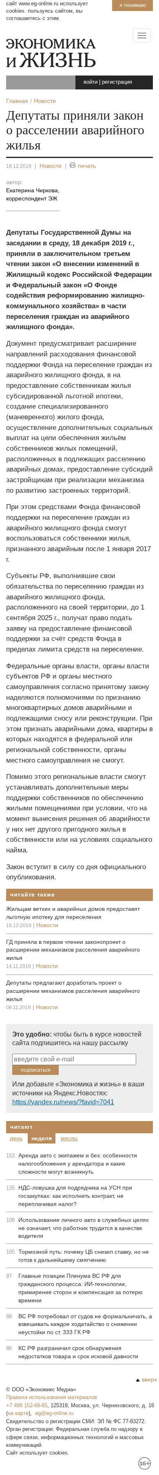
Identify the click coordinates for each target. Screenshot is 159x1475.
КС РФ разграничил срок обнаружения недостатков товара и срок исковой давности (78, 1352)
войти (90, 82)
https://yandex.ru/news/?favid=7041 (63, 1102)
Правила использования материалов (51, 1397)
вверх (149, 1379)
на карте (18, 1413)
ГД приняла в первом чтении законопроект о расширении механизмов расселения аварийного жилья (73, 950)
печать (87, 165)
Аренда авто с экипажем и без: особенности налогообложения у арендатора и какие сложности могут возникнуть (77, 1163)
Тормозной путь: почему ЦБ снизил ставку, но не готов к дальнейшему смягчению (83, 1255)
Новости (51, 165)
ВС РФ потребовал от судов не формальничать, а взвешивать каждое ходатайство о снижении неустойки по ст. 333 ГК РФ (85, 1324)
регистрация (117, 82)
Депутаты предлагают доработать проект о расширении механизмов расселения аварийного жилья (73, 990)
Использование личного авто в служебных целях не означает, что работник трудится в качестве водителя (83, 1228)
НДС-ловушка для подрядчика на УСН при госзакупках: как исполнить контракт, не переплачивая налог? (75, 1195)
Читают (21, 1126)
